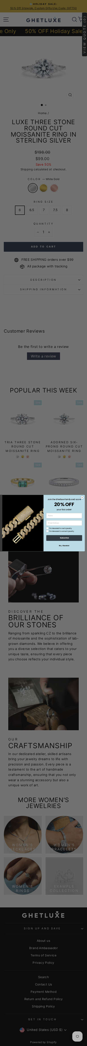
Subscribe (64, 538)
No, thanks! (64, 545)
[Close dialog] (82, 497)
